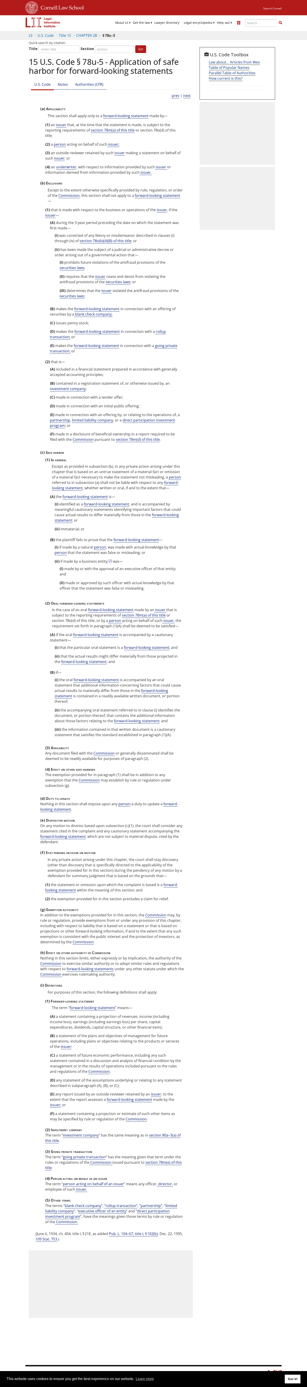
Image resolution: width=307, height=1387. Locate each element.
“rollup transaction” (121, 1205)
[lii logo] (43, 22)
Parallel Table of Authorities (232, 72)
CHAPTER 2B (86, 35)
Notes (63, 84)
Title (33, 48)
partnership (60, 420)
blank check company (83, 1205)
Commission (69, 195)
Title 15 (65, 35)
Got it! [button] (293, 1379)
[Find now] (280, 22)
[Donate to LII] (238, 22)
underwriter (66, 167)
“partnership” (150, 1205)
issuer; (113, 144)
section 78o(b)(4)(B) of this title (105, 240)
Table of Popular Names (229, 67)
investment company (68, 388)
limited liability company (92, 420)
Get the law (141, 23)
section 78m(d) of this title (138, 439)
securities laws (72, 267)
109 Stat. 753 (46, 1239)
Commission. (66, 1221)
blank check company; (93, 314)
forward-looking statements (90, 968)
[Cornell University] (31, 7)
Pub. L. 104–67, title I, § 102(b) (133, 1233)
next (187, 95)
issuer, (168, 620)
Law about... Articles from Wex (234, 62)
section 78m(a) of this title (113, 130)
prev (175, 95)
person (60, 144)
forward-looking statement (126, 115)
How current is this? (225, 78)
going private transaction (84, 1156)
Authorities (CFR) (89, 84)
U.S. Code (46, 35)
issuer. (146, 172)
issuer (61, 124)
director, (165, 1183)
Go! (140, 49)
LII (30, 35)
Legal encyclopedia (198, 23)
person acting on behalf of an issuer (93, 1183)
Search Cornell (272, 8)
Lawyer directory (166, 23)
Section (87, 48)
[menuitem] (122, 22)
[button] (280, 22)
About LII (121, 23)
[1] (110, 560)
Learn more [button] (145, 1379)
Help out (223, 23)
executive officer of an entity (102, 1211)
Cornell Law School (61, 7)
